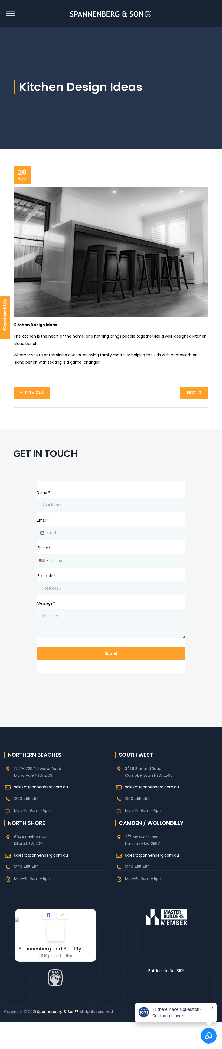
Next (192, 392)
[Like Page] (48, 915)
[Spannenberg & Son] (110, 13)
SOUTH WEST (136, 755)
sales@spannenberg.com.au (41, 787)
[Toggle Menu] (10, 13)
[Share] (62, 915)
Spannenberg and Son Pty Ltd (53, 948)
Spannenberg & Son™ (57, 1011)
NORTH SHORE (26, 823)
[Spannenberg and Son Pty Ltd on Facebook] (55, 932)
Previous (34, 392)
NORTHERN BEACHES (34, 755)
